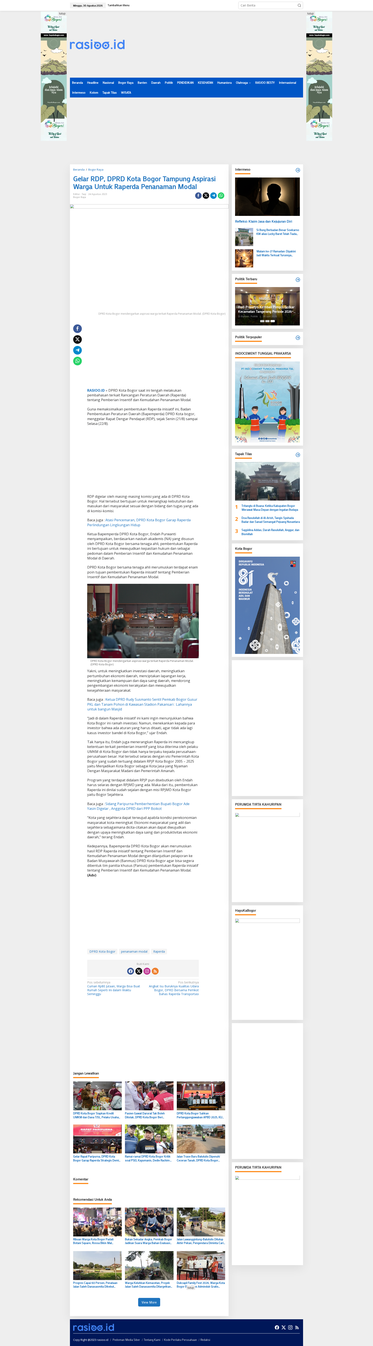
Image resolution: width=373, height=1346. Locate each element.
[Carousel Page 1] (262, 321)
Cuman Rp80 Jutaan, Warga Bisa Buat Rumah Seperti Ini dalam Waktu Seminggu (113, 988)
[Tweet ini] (206, 195)
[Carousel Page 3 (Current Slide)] (272, 321)
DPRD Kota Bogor (102, 951)
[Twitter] (138, 971)
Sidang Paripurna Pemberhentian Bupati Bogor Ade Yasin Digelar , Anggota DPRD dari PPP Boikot (138, 806)
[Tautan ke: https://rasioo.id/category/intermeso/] (297, 170)
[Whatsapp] (221, 195)
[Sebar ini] (198, 195)
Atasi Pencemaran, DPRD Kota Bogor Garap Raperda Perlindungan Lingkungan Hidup (139, 522)
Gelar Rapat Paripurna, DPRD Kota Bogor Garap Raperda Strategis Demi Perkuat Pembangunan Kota (96, 1158)
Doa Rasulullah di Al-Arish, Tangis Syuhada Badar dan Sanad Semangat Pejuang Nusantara (271, 519)
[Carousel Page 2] (267, 321)
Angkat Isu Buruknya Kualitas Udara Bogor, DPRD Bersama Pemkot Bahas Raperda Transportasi (174, 988)
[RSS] (155, 971)
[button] (299, 5)
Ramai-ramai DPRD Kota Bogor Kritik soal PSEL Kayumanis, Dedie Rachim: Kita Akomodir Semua (148, 1158)
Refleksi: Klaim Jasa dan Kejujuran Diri (263, 221)
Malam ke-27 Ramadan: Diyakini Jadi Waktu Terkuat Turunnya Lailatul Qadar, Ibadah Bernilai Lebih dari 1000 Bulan (278, 253)
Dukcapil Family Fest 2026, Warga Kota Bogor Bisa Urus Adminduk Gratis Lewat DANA (201, 1284)
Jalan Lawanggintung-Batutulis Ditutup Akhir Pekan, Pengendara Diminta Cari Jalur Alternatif (200, 1241)
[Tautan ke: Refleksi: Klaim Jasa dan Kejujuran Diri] (267, 196)
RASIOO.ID (96, 390)
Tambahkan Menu (118, 5)
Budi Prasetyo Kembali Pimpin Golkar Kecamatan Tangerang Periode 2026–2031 (266, 309)
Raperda (159, 951)
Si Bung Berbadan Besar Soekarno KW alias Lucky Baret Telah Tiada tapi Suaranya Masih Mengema (277, 232)
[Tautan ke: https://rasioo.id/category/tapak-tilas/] (297, 454)
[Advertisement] (224, 44)
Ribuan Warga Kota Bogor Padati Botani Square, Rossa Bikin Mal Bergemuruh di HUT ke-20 (93, 1241)
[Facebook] (130, 971)
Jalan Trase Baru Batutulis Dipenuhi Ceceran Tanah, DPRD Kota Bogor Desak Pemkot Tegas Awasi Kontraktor (198, 1158)
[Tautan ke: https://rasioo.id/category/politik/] (297, 337)
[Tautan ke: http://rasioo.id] (297, 279)
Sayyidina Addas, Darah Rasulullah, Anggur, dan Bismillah (270, 532)
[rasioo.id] (97, 44)
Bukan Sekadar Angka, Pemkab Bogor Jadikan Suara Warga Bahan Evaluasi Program (148, 1241)
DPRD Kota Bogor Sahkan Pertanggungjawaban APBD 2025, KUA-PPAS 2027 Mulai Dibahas (201, 1115)
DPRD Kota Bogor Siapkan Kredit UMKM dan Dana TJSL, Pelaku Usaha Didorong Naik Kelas (96, 1115)
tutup (62, 13)
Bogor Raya (79, 197)
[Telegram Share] (213, 195)
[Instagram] (147, 971)
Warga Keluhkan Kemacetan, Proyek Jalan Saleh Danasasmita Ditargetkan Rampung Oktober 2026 (148, 1284)
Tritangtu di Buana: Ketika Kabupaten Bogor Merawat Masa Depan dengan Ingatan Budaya (270, 507)
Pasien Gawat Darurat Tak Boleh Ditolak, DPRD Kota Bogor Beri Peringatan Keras (145, 1115)
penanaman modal (134, 951)
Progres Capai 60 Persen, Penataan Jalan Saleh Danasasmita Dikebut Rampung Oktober (95, 1284)
